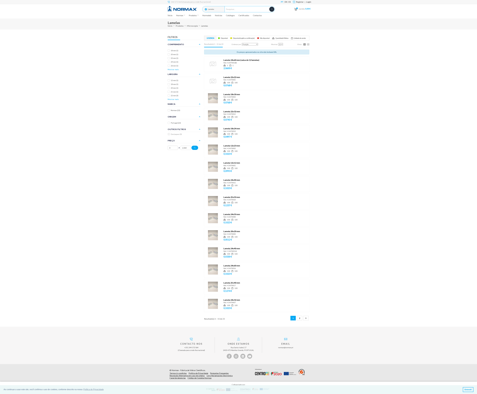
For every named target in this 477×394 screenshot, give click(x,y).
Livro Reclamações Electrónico (220, 375)
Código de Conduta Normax (200, 378)
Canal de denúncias (178, 378)
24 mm (174, 62)
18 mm (174, 50)
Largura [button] (173, 74)
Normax (175, 110)
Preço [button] (171, 140)
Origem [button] (172, 116)
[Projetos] (275, 372)
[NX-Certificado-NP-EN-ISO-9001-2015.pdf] (302, 372)
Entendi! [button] (468, 390)
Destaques (176, 134)
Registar (299, 2)
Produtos (180, 26)
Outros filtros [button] (177, 129)
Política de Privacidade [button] (93, 389)
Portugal (176, 123)
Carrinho (305, 8)
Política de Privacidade (198, 373)
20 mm (174, 54)
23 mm (174, 58)
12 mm (174, 80)
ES (290, 2)
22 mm (174, 95)
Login (308, 2)
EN (286, 2)
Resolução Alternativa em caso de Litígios (187, 375)
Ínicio (170, 15)
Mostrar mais (173, 69)
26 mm (174, 66)
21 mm (174, 92)
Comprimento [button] (176, 44)
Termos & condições (178, 373)
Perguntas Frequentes (219, 373)
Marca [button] (171, 104)
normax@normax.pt (285, 347)
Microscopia (192, 26)
